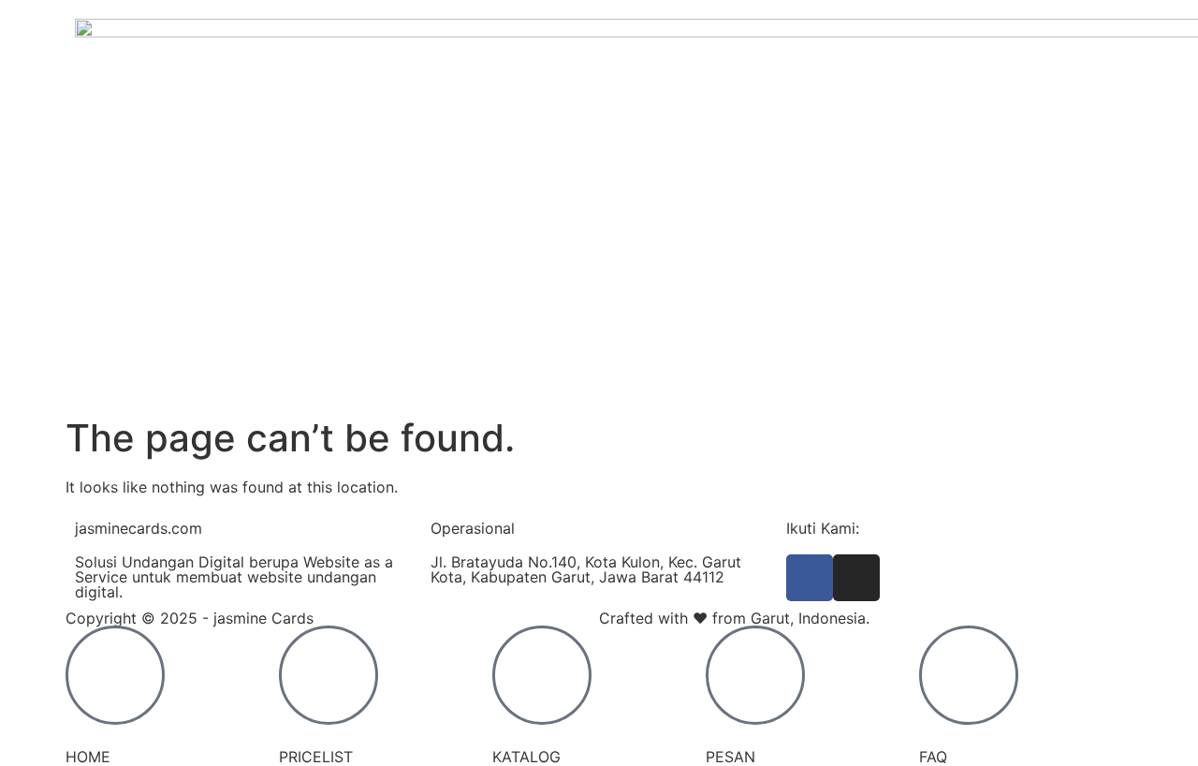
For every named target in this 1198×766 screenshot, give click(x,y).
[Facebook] (809, 577)
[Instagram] (856, 577)
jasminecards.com (138, 528)
